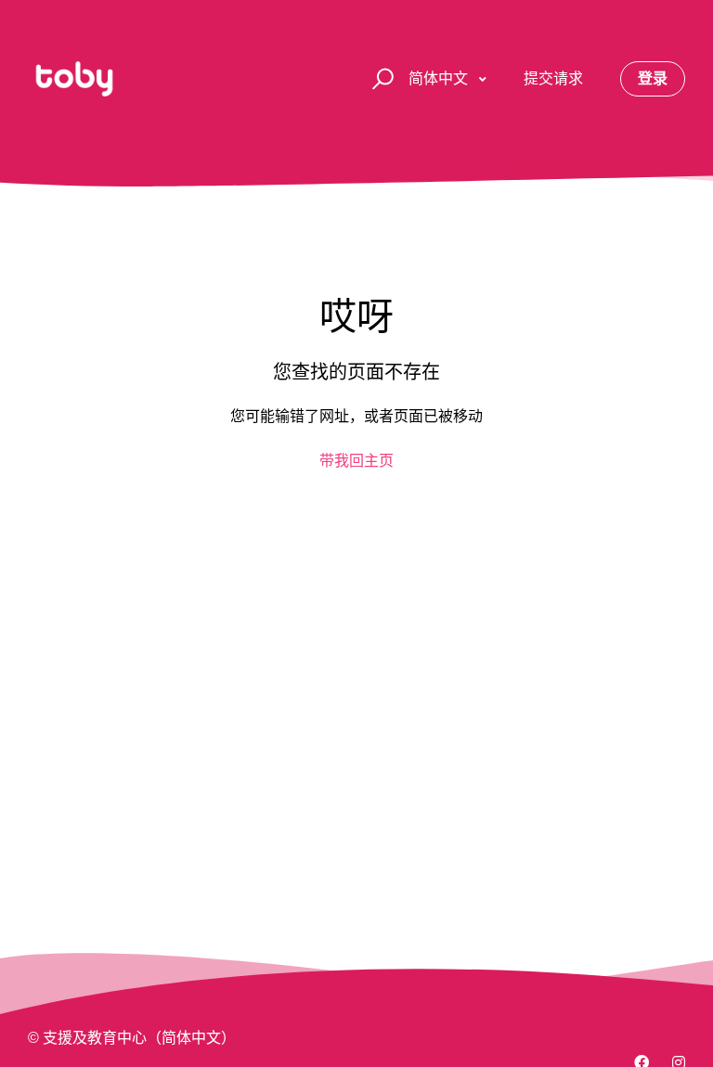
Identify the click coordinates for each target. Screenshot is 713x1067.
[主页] (74, 78)
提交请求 (553, 78)
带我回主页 (356, 461)
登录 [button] (653, 78)
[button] (380, 79)
